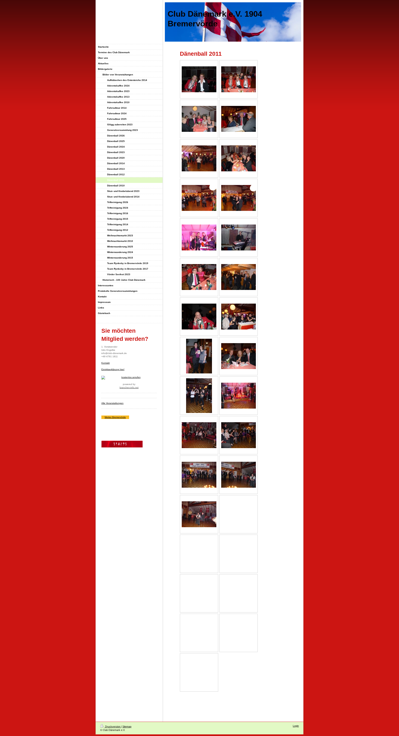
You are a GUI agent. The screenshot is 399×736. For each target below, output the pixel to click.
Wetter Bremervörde (115, 417)
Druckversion (112, 726)
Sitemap (126, 726)
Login (296, 725)
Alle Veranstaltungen (112, 403)
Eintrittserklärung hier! (112, 369)
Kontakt (105, 363)
